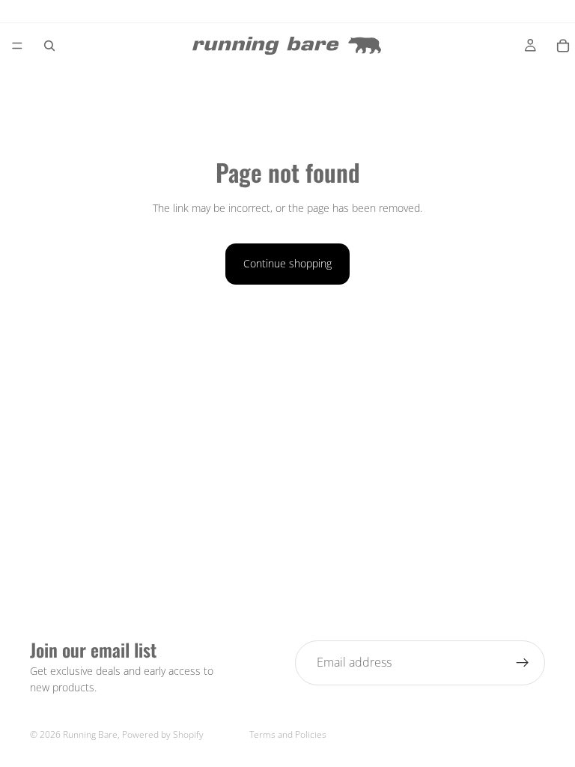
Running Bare (90, 734)
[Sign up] (522, 663)
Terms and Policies (287, 734)
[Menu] (17, 45)
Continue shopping (287, 263)
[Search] (49, 45)
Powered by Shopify (163, 734)
